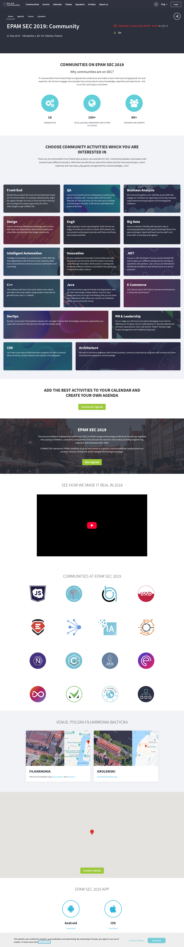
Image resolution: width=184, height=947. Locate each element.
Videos (68, 4)
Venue (31, 16)
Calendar (57, 4)
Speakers (80, 4)
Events (46, 4)
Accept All (156, 940)
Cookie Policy (44, 942)
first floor (71, 776)
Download (70, 928)
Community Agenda (92, 406)
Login (176, 4)
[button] (164, 4)
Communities (32, 4)
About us (103, 4)
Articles (92, 4)
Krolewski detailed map (107, 776)
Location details (92, 870)
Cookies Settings (136, 940)
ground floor (57, 776)
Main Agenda (92, 462)
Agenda (20, 16)
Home (10, 16)
